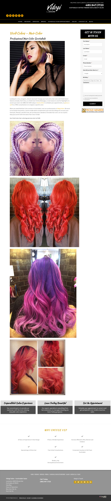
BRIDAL (43, 21)
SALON (74, 21)
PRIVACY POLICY (22, 498)
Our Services (53, 417)
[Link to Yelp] (19, 15)
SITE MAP (29, 498)
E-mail (85, 55)
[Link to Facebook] (7, 15)
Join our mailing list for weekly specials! (93, 95)
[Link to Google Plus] (22, 15)
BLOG (91, 21)
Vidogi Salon (60, 108)
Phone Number (87, 63)
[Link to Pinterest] (16, 15)
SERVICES (36, 21)
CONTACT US (83, 21)
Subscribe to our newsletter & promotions (91, 98)
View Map (9, 485)
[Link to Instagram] (13, 15)
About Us (16, 417)
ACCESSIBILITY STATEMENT (37, 498)
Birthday (86, 77)
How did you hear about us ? (90, 70)
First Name (86, 41)
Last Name (86, 48)
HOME (20, 21)
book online (40, 103)
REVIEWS (27, 21)
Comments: (86, 82)
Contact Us (91, 417)
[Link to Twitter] (10, 15)
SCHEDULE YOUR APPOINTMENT (59, 21)
